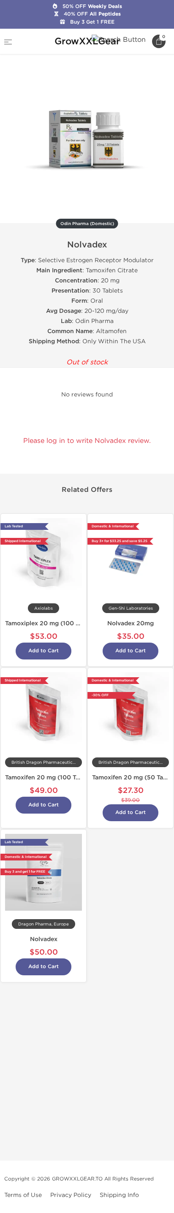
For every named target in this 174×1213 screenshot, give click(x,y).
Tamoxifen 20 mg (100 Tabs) (46, 777)
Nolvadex (43, 939)
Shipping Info (119, 1195)
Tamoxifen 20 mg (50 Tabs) (132, 777)
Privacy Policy (70, 1195)
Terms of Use (23, 1195)
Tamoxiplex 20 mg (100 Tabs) (48, 623)
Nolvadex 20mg (130, 623)
